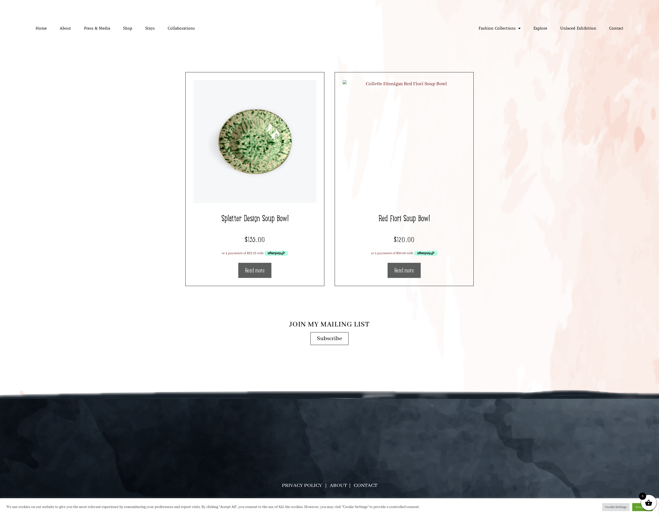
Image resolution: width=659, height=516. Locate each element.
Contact (616, 28)
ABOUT (339, 485)
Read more (255, 270)
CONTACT (365, 485)
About (65, 28)
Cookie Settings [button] (616, 507)
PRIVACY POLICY (302, 485)
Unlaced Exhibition (578, 28)
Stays (150, 28)
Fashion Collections (497, 28)
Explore (540, 28)
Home (41, 28)
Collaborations (181, 28)
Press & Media (97, 28)
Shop (127, 28)
